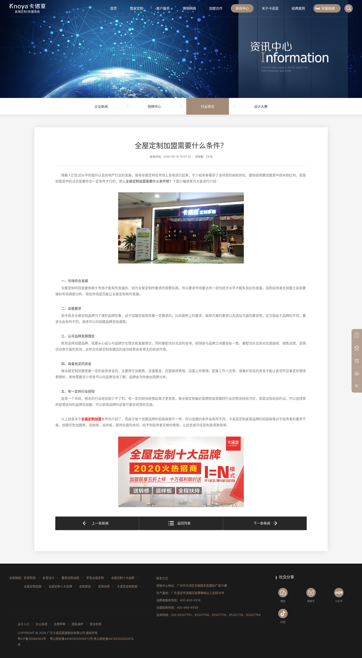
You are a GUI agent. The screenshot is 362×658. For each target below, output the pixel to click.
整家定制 (136, 8)
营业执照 (95, 624)
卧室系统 (30, 578)
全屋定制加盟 (32, 586)
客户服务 (163, 8)
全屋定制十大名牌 (60, 586)
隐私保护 (77, 624)
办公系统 (41, 624)
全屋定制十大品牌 (122, 578)
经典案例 (298, 8)
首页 (113, 8)
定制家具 (85, 586)
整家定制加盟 (70, 578)
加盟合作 (215, 8)
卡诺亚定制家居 (127, 586)
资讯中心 (242, 8)
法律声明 (59, 624)
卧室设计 (48, 578)
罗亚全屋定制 (95, 578)
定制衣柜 (104, 586)
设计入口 (23, 624)
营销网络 (189, 8)
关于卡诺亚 (270, 8)
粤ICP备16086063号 (32, 638)
